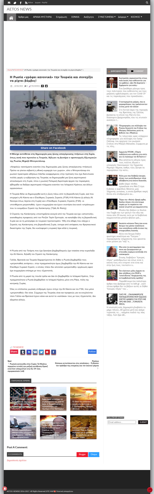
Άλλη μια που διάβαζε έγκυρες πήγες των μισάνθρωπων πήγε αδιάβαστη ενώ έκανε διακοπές (132, 178)
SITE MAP (50, 491)
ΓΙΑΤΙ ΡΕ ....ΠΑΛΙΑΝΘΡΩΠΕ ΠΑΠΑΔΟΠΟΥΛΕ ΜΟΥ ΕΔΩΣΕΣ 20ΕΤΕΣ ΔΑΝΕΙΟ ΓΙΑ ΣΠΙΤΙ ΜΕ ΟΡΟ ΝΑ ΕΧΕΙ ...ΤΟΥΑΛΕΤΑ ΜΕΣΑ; (133, 299)
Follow (92, 351)
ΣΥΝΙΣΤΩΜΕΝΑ (106, 17)
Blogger (82, 454)
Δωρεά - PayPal (41, 2)
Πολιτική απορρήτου (64, 491)
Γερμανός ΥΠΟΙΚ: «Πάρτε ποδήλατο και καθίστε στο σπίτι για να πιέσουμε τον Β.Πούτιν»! (133, 154)
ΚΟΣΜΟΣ (135, 17)
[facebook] (20, 3)
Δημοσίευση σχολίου (16, 460)
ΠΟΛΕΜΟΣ (18, 347)
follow (30, 2)
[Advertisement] (77, 44)
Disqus (94, 454)
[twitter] (15, 3)
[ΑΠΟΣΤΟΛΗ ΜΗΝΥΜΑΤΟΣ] (9, 3)
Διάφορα (122, 17)
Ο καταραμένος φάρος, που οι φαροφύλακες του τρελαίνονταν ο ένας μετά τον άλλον (133, 104)
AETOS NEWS (19, 9)
